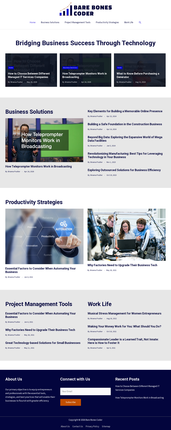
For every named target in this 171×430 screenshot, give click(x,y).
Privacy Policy (92, 426)
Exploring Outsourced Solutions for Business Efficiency (124, 170)
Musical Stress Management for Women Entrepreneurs (124, 313)
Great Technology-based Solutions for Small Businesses (42, 343)
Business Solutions (70, 68)
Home (11, 68)
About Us (65, 426)
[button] (140, 23)
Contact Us (77, 426)
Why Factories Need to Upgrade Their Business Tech (122, 265)
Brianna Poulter (17, 82)
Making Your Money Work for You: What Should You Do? (124, 326)
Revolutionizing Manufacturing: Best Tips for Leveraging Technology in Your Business (125, 155)
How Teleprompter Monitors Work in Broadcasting (38, 166)
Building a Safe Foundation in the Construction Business (125, 124)
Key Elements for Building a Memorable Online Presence (125, 111)
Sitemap (106, 426)
